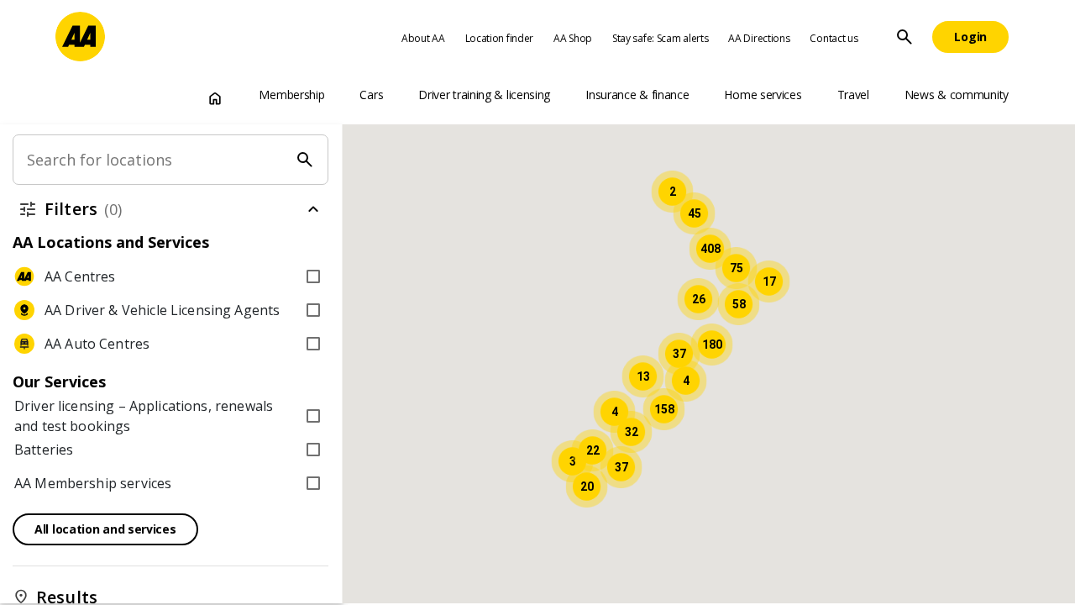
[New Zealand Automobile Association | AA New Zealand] (80, 36)
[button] (663, 409)
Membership (291, 95)
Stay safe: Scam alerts (660, 38)
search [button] (904, 37)
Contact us (833, 38)
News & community (957, 95)
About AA (423, 38)
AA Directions (758, 38)
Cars (371, 95)
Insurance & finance (637, 95)
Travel (853, 95)
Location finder (499, 38)
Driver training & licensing (484, 95)
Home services (762, 95)
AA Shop (572, 38)
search (306, 160)
